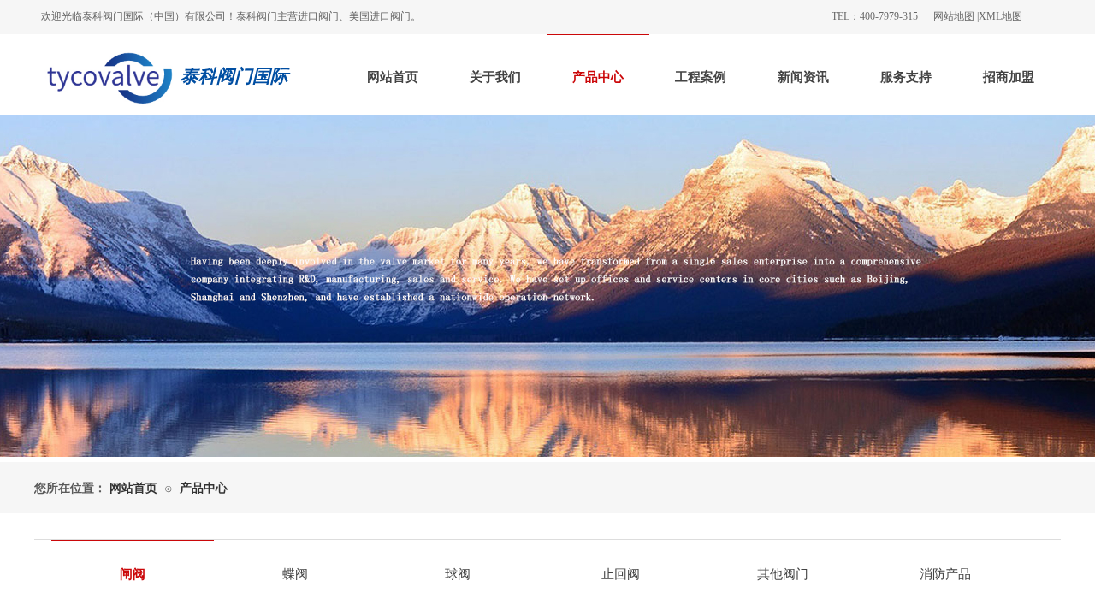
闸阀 (132, 574)
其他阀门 (782, 574)
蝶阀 (295, 574)
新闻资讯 (803, 77)
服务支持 (906, 77)
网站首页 (392, 77)
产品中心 (598, 77)
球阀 (458, 574)
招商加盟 (1008, 77)
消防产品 (945, 574)
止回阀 (620, 574)
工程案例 (700, 77)
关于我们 (495, 77)
